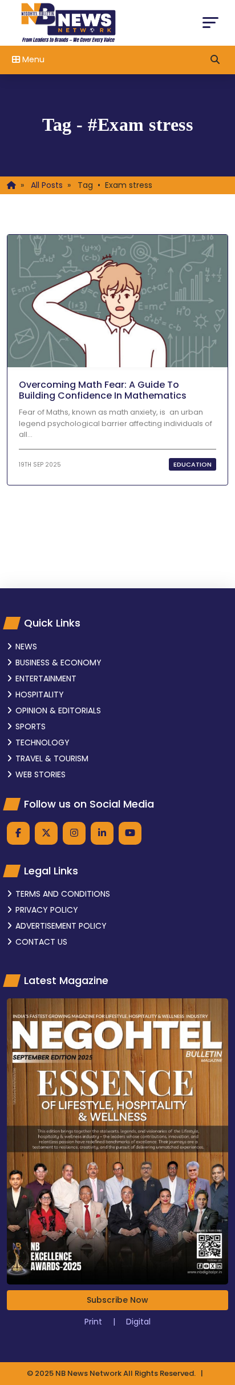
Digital (138, 1321)
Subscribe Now (117, 1300)
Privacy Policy (46, 910)
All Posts (47, 185)
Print (94, 1321)
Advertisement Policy (61, 926)
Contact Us (41, 942)
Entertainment (45, 678)
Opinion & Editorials (58, 710)
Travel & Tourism (51, 758)
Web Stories (40, 774)
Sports (30, 726)
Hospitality (39, 694)
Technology (42, 742)
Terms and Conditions (62, 894)
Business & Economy (58, 662)
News (26, 646)
